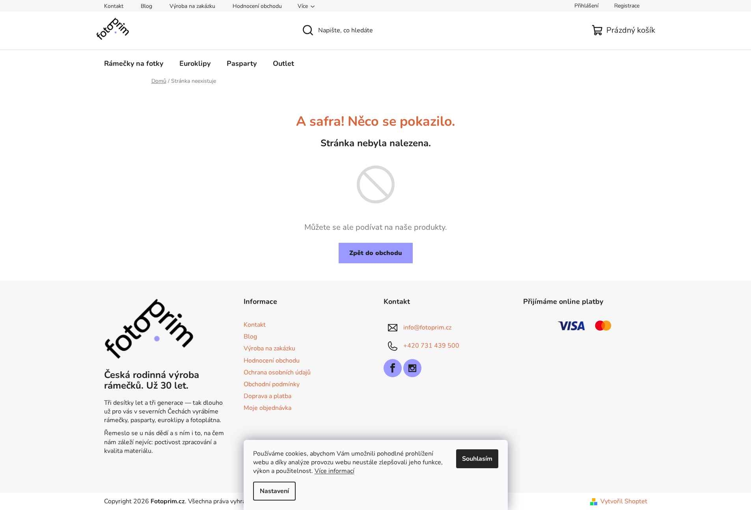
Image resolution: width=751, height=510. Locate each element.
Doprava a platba (267, 396)
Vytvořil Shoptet (623, 501)
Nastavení (274, 491)
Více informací (334, 471)
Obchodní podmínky (272, 384)
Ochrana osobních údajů (277, 372)
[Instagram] (412, 368)
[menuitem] (133, 63)
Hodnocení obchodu (257, 6)
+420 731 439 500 (431, 345)
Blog (146, 6)
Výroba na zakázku (192, 6)
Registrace (626, 5)
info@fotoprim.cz (427, 327)
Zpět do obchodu (375, 253)
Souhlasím (477, 458)
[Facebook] (393, 368)
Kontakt (113, 6)
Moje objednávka (267, 408)
